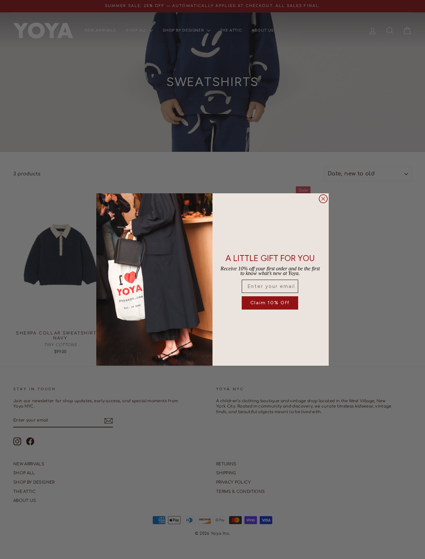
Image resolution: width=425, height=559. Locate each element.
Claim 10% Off (270, 303)
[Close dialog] (323, 199)
